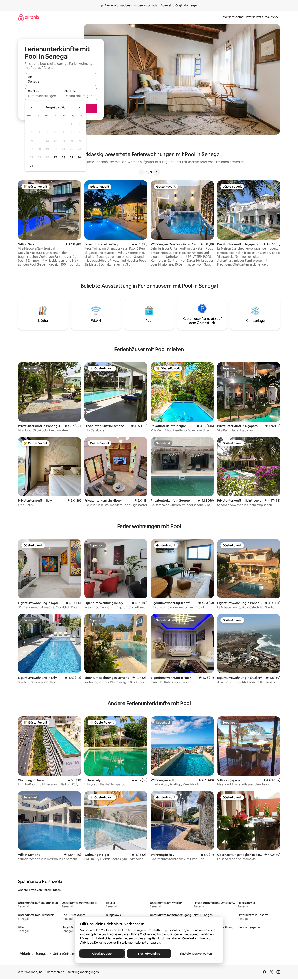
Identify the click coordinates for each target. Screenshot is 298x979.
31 (31, 166)
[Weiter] (156, 172)
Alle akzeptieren (102, 953)
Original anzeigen (186, 5)
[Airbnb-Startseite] (28, 17)
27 (55, 157)
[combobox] (61, 81)
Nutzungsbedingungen (83, 972)
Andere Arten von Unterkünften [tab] (39, 890)
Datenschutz (55, 972)
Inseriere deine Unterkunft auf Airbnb (250, 17)
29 (71, 157)
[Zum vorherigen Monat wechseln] (32, 107)
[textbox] (43, 95)
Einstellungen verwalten (196, 953)
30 (79, 157)
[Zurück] (141, 172)
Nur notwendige (149, 953)
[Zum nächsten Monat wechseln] (79, 107)
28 (63, 157)
